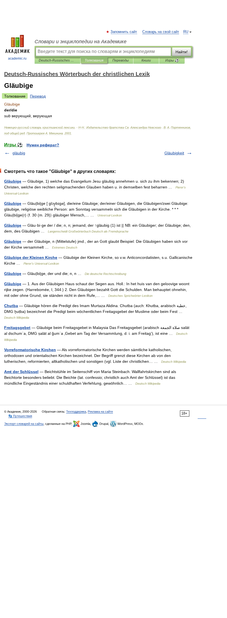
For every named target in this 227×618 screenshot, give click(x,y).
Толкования (94, 60)
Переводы (120, 60)
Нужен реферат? (43, 145)
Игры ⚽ (172, 60)
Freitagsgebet (17, 327)
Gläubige (12, 181)
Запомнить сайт (124, 32)
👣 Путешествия (20, 416)
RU (185, 32)
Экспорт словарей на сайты (23, 423)
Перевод (38, 96)
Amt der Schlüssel (21, 371)
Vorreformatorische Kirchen (30, 350)
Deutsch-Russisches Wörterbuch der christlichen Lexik (57, 60)
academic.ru (17, 58)
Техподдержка (76, 411)
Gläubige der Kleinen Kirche (30, 257)
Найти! (182, 52)
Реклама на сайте (100, 411)
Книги (146, 60)
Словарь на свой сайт (160, 32)
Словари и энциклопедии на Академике (81, 41)
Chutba (11, 305)
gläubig (18, 153)
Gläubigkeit (174, 153)
